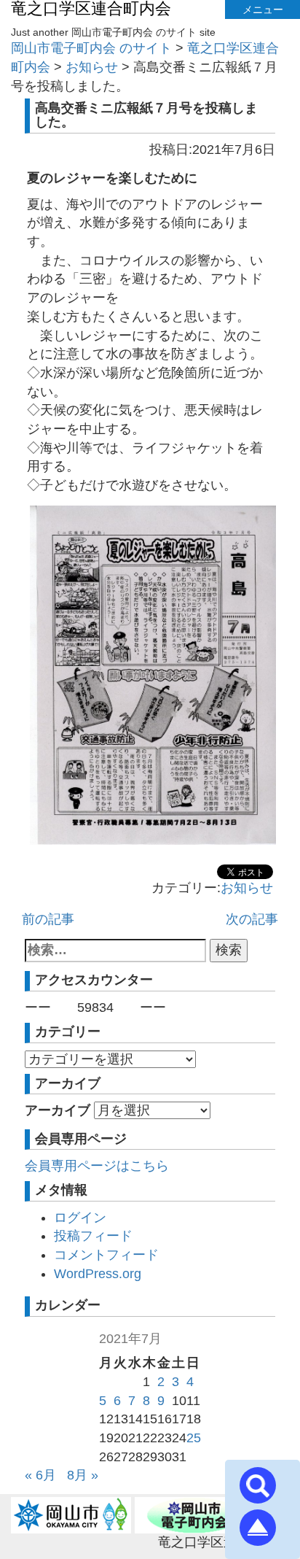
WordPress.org (97, 1273)
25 (193, 1438)
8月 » (82, 1475)
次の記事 (252, 919)
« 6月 (40, 1475)
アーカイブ (57, 1110)
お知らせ (247, 888)
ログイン (80, 1217)
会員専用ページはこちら (97, 1165)
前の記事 (48, 919)
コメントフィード (106, 1254)
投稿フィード (93, 1236)
